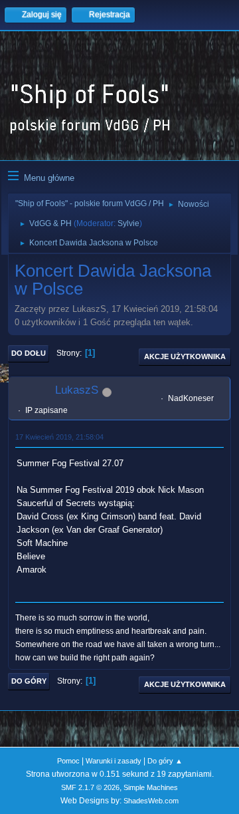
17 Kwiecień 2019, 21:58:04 (59, 437)
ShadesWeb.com (151, 801)
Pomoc (68, 761)
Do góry (28, 681)
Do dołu (28, 353)
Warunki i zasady (113, 761)
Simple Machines (150, 787)
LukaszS (76, 390)
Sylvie (128, 223)
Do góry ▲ (165, 761)
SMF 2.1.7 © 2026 (90, 787)
